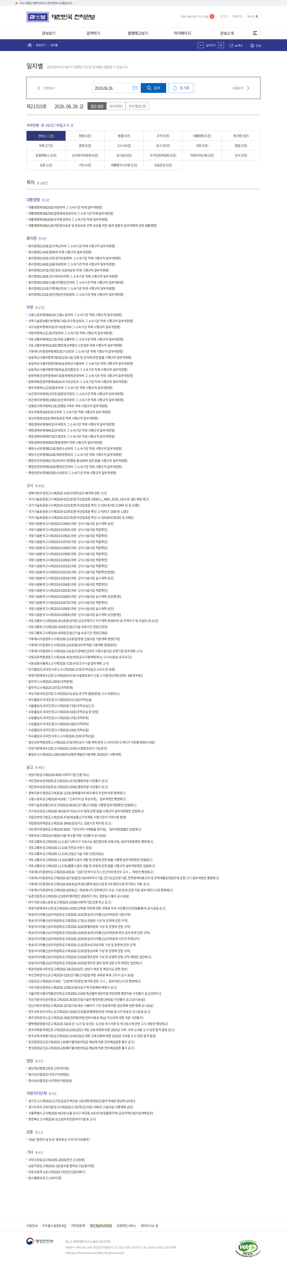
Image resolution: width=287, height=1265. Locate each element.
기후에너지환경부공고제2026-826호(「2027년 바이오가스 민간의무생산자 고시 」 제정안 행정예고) (90, 871)
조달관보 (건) (163, 165)
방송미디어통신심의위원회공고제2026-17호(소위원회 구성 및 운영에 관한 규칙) (77, 920)
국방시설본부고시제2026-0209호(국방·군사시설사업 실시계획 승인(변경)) (74, 614)
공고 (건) (163, 145)
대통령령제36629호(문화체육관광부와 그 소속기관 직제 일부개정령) (70, 213)
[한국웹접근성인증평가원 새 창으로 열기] (248, 1248)
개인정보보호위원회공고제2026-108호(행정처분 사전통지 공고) (68, 786)
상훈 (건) (46, 165)
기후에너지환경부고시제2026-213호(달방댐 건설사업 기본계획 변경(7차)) (74, 639)
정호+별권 (97, 106)
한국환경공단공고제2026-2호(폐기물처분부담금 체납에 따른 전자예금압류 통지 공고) (81, 1048)
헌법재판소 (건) (46, 155)
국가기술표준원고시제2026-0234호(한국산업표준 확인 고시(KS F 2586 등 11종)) (78, 511)
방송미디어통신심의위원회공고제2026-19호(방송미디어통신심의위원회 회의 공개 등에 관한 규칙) (89, 932)
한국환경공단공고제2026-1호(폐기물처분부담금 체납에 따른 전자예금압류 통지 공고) (81, 1042)
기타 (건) (85, 165)
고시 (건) (124, 145)
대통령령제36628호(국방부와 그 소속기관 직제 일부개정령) (65, 207)
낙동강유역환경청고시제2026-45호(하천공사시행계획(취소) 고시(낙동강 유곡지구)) (80, 657)
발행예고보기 (138, 33)
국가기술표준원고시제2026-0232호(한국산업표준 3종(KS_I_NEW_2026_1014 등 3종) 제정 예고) (88, 499)
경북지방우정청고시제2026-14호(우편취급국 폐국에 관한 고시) (67, 493)
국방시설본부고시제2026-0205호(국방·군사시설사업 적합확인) (68, 590)
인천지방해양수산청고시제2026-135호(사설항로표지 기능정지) (67, 748)
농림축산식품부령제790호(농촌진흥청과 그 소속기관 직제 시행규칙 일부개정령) (77, 369)
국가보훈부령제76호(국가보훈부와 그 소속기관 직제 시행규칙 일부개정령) (74, 327)
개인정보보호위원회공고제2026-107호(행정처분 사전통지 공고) (68, 780)
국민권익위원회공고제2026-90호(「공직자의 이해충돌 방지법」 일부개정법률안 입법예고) (84, 829)
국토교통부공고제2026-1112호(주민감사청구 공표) (60, 847)
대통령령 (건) (202, 135)
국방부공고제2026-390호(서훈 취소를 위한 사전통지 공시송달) (67, 835)
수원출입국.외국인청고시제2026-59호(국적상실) (58, 730)
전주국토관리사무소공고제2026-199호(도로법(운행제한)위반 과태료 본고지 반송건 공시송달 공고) (89, 1011)
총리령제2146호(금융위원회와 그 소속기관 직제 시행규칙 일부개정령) (71, 264)
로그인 (223, 16)
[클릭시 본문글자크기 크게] (221, 45)
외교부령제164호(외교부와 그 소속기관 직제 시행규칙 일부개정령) (69, 412)
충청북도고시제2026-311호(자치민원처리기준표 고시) (62, 1119)
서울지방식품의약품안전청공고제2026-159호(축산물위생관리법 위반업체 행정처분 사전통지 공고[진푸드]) (94, 993)
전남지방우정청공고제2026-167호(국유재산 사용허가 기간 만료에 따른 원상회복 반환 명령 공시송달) (90, 1005)
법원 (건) (241, 145)
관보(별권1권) (137, 106)
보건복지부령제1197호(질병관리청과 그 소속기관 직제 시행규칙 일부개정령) (75, 394)
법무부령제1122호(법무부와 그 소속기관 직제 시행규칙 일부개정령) (70, 387)
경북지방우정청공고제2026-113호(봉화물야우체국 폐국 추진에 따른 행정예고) (77, 792)
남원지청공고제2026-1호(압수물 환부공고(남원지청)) (61, 1166)
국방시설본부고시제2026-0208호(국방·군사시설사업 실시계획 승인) (71, 608)
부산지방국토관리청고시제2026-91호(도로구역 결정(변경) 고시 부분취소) (73, 693)
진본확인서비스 (126, 1225)
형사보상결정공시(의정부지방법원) (50, 1080)
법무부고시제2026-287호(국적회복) (50, 687)
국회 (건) (202, 145)
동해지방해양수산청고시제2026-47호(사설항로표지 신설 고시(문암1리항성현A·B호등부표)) (85, 675)
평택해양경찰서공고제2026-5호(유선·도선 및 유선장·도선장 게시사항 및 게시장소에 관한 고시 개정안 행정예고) (98, 1023)
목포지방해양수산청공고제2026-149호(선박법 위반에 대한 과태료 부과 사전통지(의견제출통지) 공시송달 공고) (97, 908)
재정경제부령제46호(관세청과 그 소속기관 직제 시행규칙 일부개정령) (71, 430)
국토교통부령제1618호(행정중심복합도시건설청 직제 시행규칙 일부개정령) (75, 345)
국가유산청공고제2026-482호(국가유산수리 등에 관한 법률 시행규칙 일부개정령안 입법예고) (86, 811)
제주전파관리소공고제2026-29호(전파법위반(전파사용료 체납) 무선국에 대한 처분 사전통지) (85, 1017)
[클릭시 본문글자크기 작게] (201, 45)
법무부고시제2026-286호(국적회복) (50, 681)
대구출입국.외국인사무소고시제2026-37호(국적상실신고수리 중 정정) (71, 669)
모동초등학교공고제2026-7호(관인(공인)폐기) (56, 1172)
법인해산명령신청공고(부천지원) (48, 1068)
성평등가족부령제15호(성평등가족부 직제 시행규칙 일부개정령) (68, 406)
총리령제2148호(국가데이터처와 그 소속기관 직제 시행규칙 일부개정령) (73, 276)
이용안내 (31, 1225)
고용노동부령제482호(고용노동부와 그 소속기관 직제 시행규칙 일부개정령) (75, 315)
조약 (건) (163, 135)
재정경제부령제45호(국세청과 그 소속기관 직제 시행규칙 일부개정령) (71, 424)
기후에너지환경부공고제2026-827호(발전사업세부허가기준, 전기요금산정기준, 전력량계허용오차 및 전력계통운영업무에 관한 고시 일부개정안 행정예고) (123, 878)
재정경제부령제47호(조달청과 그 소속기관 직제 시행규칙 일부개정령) (71, 436)
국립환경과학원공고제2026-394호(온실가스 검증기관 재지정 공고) (69, 823)
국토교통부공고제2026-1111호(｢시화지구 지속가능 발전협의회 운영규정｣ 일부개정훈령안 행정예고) (90, 841)
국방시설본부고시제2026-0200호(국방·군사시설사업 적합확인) (68, 560)
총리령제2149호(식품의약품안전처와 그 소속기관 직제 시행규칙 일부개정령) (75, 282)
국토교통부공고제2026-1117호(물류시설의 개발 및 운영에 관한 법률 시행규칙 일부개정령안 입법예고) (91, 865)
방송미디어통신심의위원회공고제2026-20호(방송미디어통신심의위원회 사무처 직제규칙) (84, 938)
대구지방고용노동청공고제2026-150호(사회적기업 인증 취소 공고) (69, 902)
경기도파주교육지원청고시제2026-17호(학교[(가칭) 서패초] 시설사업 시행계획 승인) (80, 1107)
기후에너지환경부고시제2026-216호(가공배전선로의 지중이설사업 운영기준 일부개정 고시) (85, 651)
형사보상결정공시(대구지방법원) (48, 1074)
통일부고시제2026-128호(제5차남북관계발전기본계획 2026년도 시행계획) (74, 754)
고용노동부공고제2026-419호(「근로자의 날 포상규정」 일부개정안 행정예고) (77, 799)
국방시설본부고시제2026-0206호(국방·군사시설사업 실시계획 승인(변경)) (74, 596)
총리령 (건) (240, 135)
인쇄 (258, 45)
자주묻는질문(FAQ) (54, 1225)
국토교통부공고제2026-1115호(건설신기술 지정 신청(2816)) (65, 853)
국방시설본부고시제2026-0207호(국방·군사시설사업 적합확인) (68, 602)
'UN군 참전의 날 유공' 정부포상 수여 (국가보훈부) (58, 1139)
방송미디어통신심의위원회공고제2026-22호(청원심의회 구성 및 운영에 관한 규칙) (79, 950)
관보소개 (227, 33)
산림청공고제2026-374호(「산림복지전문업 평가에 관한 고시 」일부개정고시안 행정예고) (84, 981)
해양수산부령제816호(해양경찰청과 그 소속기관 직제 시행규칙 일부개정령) (75, 454)
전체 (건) (46, 135)
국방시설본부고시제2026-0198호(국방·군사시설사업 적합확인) (68, 547)
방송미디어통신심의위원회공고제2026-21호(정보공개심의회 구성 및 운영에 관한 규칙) (82, 944)
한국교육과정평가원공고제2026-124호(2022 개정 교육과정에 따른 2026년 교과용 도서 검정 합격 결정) (92, 1036)
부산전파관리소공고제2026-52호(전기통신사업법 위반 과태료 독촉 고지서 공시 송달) (81, 975)
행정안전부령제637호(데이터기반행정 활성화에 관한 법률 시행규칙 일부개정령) (77, 460)
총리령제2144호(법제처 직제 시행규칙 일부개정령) (59, 252)
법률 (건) (124, 135)
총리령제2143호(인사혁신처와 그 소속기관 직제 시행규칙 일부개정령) (71, 246)
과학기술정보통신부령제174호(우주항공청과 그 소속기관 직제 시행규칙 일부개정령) (80, 321)
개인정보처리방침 (101, 1225)
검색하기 (93, 33)
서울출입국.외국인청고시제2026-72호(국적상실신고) (61, 705)
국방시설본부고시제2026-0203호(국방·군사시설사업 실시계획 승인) (71, 578)
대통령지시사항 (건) (124, 165)
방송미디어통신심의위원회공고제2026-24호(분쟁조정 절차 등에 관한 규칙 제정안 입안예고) (85, 963)
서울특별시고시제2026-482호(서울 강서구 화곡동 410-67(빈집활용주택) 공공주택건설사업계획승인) (90, 1113)
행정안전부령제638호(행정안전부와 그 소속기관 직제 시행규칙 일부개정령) (75, 466)
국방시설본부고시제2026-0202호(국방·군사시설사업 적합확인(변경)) (71, 572)
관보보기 (48, 33)
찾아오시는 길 (149, 1225)
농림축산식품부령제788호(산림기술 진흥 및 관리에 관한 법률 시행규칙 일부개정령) (80, 357)
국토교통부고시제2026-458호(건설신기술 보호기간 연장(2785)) (67, 626)
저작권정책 (78, 1225)
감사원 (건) (123, 155)
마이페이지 (182, 33)
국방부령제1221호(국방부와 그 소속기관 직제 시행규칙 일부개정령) (70, 333)
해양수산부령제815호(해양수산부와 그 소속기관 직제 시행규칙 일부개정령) (75, 448)
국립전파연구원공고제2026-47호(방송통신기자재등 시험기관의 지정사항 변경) (77, 817)
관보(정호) (116, 106)
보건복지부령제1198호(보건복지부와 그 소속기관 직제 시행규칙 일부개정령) (75, 400)
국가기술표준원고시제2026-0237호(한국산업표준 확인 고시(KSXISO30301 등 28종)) (80, 517)
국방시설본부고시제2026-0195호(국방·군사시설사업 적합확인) (68, 529)
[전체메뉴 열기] (255, 33)
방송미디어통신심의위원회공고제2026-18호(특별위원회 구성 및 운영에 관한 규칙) (79, 926)
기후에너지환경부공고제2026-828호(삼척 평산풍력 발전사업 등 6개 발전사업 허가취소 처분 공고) (89, 884)
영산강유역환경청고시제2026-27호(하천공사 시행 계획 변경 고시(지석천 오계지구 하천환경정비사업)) (91, 742)
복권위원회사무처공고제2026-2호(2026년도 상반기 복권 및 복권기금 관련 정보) (77, 969)
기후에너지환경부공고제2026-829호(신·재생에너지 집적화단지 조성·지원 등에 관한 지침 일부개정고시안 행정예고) (100, 890)
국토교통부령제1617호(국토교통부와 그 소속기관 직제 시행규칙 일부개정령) (75, 339)
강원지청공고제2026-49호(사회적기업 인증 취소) (58, 774)
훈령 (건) (85, 145)
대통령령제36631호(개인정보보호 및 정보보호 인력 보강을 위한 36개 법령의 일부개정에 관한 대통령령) (92, 225)
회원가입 (237, 16)
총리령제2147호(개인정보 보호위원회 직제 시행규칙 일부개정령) (68, 270)
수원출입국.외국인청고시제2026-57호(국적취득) (58, 718)
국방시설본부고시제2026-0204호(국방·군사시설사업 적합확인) (68, 584)
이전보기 (48, 88)
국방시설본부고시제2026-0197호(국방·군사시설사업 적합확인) (68, 541)
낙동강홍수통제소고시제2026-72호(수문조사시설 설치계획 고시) (68, 663)
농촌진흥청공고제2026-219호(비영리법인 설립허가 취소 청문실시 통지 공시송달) (78, 896)
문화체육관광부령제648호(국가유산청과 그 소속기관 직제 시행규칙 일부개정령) (77, 381)
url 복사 (239, 45)
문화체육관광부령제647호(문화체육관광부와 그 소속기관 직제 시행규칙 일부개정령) (80, 375)
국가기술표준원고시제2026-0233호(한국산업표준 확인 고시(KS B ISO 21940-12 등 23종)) (84, 505)
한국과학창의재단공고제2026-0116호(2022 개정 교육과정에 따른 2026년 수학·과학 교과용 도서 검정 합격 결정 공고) (101, 1030)
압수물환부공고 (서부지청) (44, 1178)
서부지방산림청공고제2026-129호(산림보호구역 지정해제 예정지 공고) (72, 987)
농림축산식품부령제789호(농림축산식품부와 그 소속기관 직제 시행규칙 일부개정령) (80, 363)
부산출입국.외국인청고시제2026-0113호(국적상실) (60, 699)
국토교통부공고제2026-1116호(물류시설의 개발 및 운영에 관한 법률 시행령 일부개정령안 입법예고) (90, 859)
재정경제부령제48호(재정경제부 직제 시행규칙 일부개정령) (65, 442)
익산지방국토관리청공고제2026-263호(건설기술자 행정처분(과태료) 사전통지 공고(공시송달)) (86, 999)
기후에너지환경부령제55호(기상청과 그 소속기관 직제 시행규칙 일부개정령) (75, 351)
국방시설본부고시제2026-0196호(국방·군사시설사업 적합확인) (68, 535)
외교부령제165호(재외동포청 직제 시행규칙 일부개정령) (63, 418)
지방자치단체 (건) (202, 155)
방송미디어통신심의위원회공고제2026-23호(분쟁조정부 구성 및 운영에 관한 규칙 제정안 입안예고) (89, 957)
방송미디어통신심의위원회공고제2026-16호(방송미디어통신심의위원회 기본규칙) (79, 914)
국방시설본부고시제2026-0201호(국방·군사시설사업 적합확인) (68, 566)
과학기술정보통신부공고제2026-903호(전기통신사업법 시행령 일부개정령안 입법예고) (82, 805)
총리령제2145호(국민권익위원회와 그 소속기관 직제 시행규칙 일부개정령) (74, 258)
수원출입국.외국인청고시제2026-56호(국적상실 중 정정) (63, 712)
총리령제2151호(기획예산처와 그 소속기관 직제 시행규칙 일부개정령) (71, 288)
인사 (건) (241, 155)
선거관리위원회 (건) (85, 155)
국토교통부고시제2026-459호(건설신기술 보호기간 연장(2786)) (67, 633)
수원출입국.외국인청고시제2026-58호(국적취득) (58, 724)
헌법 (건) (85, 135)
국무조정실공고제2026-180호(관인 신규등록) (56, 1159)
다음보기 (238, 88)
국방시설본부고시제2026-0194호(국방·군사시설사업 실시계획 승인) (71, 523)
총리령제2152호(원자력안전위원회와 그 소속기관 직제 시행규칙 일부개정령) (75, 294)
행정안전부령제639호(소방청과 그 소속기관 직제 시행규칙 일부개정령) (72, 472)
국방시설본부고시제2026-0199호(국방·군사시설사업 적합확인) (68, 554)
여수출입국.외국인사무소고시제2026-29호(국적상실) (61, 736)
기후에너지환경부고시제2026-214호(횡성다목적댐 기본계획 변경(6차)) (72, 645)
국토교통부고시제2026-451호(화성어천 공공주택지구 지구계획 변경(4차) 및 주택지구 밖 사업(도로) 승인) (93, 620)
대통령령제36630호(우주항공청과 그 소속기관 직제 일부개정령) (68, 219)
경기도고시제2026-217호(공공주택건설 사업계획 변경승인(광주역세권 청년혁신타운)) (81, 1100)
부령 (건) (46, 145)
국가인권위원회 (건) (163, 155)
